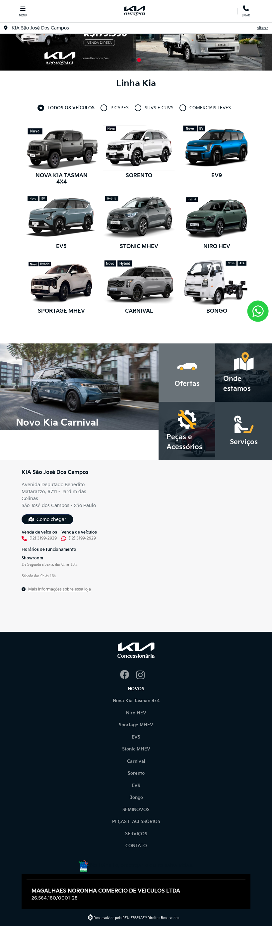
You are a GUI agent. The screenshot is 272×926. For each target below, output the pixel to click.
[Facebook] (128, 675)
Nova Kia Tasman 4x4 (136, 700)
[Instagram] (144, 675)
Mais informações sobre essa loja (59, 589)
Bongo (136, 797)
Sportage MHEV (136, 725)
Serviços (136, 834)
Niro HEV (136, 713)
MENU (23, 15)
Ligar (246, 14)
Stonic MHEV (136, 749)
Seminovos (136, 809)
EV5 (136, 737)
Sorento (136, 773)
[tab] (71, 108)
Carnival (136, 761)
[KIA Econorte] (134, 11)
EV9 (136, 785)
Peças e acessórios (136, 821)
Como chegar (51, 519)
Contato (136, 846)
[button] (20, 35)
